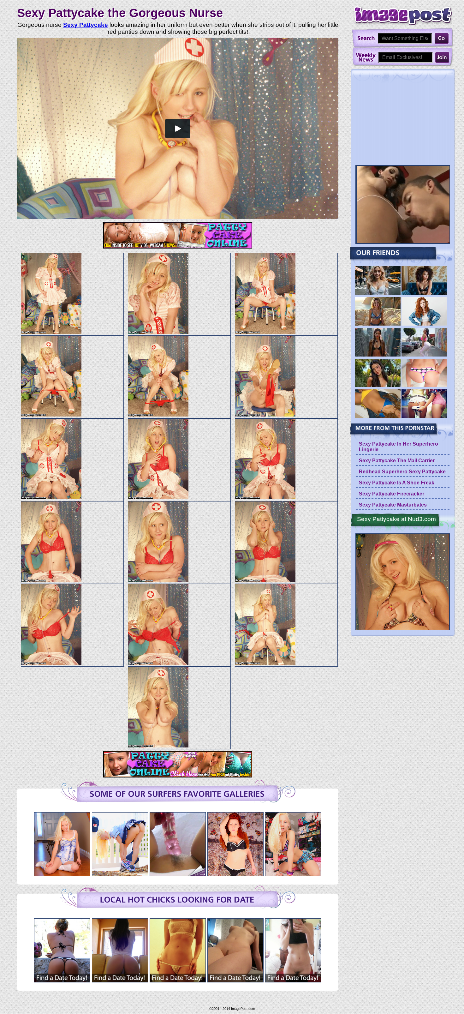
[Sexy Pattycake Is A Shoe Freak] (293, 874)
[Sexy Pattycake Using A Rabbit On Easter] (178, 874)
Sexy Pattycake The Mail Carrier (397, 460)
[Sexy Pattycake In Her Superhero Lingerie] (62, 874)
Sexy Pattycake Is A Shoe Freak (396, 482)
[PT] (378, 294)
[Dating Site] (62, 980)
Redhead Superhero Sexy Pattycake (402, 471)
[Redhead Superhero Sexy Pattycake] (235, 874)
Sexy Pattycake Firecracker (391, 493)
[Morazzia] (378, 324)
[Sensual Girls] (378, 355)
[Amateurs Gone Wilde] (378, 417)
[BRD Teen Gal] (424, 386)
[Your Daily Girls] (424, 294)
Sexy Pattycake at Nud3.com (396, 519)
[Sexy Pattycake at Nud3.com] (402, 582)
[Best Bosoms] (378, 386)
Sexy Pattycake (85, 24)
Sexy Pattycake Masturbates (393, 504)
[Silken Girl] (424, 417)
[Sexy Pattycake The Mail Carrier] (120, 874)
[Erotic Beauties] (424, 355)
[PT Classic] (424, 324)
